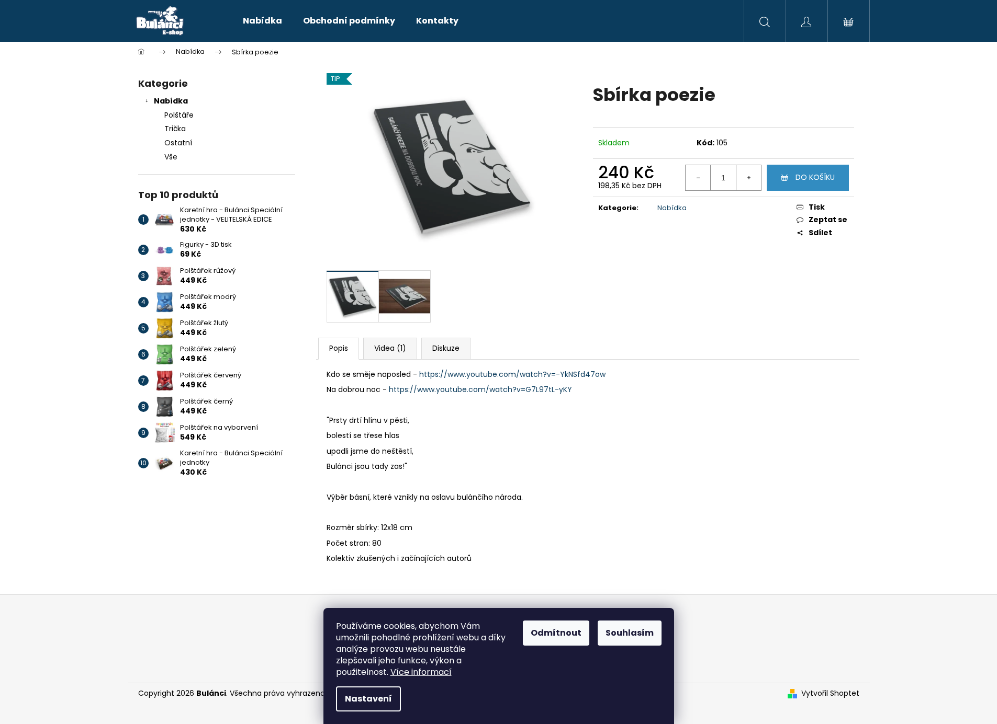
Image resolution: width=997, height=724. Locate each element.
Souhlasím (630, 633)
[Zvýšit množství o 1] (748, 177)
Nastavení (368, 699)
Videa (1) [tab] (390, 348)
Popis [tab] (338, 348)
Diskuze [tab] (446, 348)
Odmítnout (556, 633)
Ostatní (178, 142)
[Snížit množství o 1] (698, 177)
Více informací (421, 672)
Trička (175, 128)
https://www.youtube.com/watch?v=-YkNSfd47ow (512, 374)
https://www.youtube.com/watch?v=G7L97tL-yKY (480, 389)
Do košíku (815, 177)
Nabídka (171, 101)
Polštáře (179, 115)
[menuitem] (262, 21)
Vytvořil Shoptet (830, 693)
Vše (170, 157)
